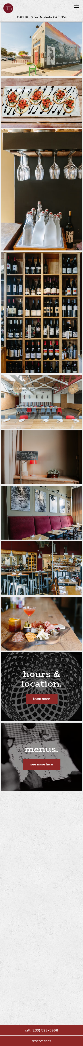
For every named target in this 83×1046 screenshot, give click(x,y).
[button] (78, 864)
